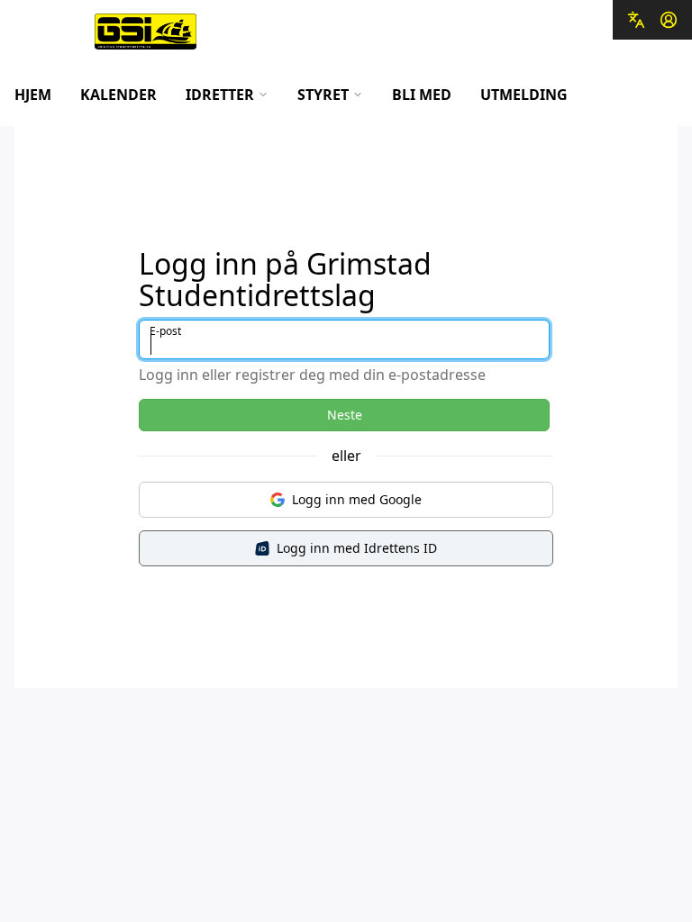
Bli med (421, 94)
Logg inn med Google (357, 499)
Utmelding (524, 94)
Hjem (32, 94)
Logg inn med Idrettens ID (357, 547)
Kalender (118, 94)
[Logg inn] (668, 20)
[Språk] (636, 20)
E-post (165, 331)
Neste (344, 414)
